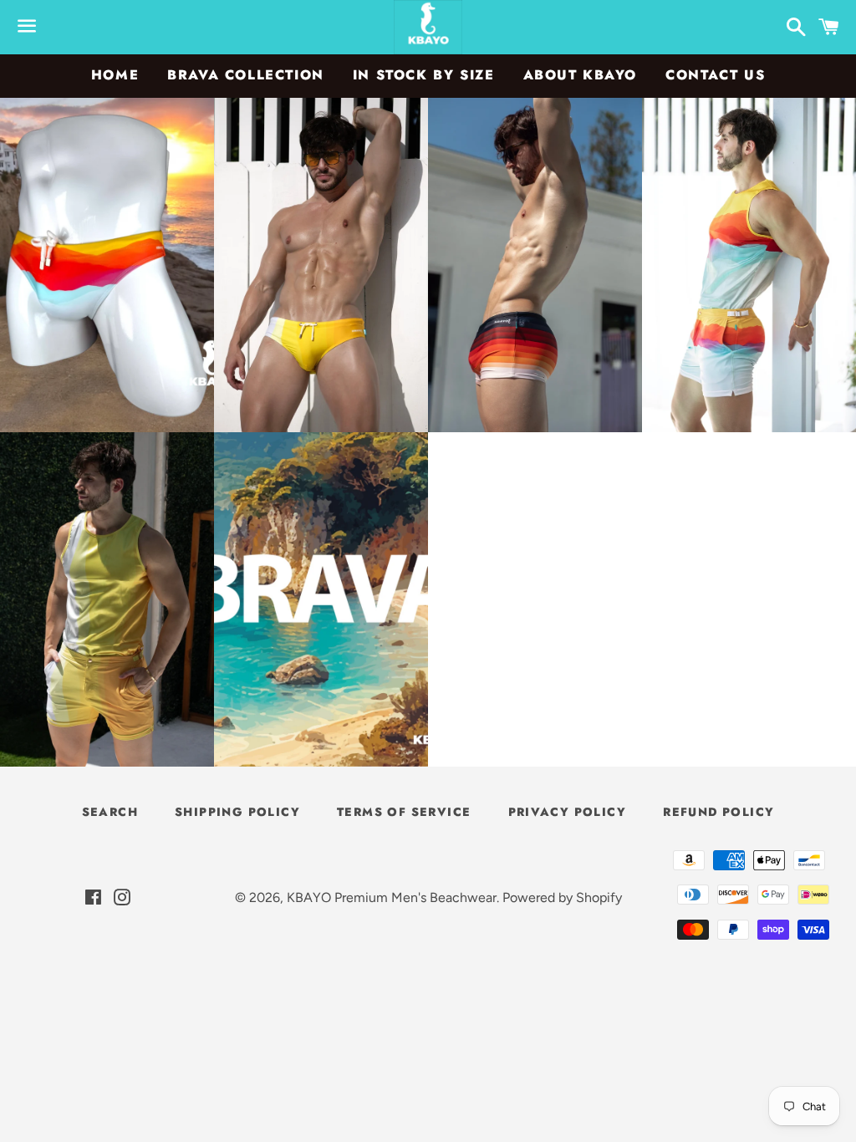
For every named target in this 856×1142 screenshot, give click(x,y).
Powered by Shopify (562, 897)
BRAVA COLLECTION (245, 74)
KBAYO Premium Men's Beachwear (392, 897)
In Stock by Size (424, 74)
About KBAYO (580, 74)
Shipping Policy (237, 811)
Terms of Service (404, 811)
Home (115, 74)
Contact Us (715, 74)
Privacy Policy (567, 811)
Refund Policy (718, 811)
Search (110, 811)
